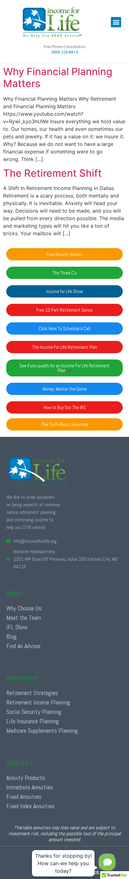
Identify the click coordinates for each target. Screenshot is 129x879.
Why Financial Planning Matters (57, 77)
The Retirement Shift (52, 173)
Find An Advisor (23, 646)
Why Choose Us (24, 608)
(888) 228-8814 (64, 52)
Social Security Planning (33, 712)
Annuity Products (25, 778)
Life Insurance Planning (32, 721)
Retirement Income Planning (38, 702)
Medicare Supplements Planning (42, 730)
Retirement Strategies (32, 693)
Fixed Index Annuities (30, 806)
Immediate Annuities (29, 787)
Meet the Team (23, 618)
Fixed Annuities (23, 797)
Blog (11, 636)
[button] (116, 22)
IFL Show (17, 627)
